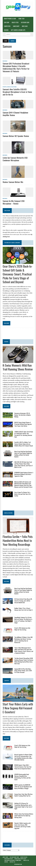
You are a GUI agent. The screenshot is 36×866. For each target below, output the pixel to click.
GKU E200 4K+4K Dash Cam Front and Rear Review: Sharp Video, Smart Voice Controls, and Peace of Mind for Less (23, 464)
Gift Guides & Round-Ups (18, 30)
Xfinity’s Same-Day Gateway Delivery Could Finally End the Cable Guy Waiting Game (23, 815)
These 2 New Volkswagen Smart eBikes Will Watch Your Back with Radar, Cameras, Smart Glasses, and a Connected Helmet (23, 650)
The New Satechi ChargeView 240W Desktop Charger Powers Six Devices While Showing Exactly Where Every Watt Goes (23, 660)
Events (5, 86)
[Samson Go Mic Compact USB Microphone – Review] (18, 196)
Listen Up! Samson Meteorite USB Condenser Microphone (15, 159)
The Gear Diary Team (14, 857)
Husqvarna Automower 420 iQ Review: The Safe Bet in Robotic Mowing (22, 415)
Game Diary (16, 26)
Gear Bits (6, 680)
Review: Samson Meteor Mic (13, 181)
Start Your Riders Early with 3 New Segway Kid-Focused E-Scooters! (18, 708)
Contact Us (12, 862)
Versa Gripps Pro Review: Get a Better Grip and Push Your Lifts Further (22, 494)
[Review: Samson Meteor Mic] (18, 177)
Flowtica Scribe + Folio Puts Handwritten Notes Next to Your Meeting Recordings (18, 540)
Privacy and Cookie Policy (20, 858)
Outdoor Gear (25, 22)
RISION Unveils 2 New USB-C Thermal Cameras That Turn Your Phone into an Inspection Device (23, 767)
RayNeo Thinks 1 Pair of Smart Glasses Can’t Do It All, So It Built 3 (23, 609)
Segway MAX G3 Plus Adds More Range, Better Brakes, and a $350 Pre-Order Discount (23, 670)
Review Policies (23, 857)
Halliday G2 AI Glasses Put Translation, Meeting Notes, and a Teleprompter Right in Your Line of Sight (23, 806)
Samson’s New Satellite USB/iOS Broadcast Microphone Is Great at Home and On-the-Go (17, 92)
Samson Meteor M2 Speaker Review (16, 135)
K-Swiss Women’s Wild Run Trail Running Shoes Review (18, 367)
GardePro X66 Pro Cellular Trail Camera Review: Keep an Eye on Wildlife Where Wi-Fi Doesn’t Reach (23, 444)
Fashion (6, 30)
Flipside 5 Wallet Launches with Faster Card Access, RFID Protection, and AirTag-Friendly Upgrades (22, 825)
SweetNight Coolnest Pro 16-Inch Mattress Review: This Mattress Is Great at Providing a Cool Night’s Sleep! (23, 620)
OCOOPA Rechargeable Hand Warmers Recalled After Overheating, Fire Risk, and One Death (22, 777)
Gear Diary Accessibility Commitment (12, 860)
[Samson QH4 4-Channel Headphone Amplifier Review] (18, 107)
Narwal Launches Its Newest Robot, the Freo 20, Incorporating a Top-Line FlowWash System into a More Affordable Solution (23, 757)
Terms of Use (26, 860)
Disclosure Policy (8, 858)
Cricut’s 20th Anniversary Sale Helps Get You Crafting (22, 629)
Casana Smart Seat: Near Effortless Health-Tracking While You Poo (23, 795)
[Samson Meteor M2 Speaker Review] (18, 131)
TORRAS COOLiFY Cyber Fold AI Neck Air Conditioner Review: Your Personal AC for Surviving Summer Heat (23, 434)
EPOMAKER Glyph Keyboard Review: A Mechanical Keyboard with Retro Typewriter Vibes (23, 474)
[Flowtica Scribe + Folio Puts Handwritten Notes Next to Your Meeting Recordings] (18, 533)
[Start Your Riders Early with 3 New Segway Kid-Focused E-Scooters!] (18, 701)
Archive (6, 862)
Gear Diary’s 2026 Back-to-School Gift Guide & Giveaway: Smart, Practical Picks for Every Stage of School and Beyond (17, 274)
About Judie (5, 857)
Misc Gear (25, 26)
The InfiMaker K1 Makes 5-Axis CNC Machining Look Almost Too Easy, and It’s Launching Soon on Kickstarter (23, 639)
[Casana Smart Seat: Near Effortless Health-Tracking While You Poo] (8, 798)
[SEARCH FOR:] (18, 34)
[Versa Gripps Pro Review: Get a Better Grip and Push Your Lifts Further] (8, 496)
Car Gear (6, 22)
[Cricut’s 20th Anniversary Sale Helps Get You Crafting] (8, 632)
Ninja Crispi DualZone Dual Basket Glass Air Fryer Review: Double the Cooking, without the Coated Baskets (23, 454)
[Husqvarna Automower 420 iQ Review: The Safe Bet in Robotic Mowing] (8, 417)
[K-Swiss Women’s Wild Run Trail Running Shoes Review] (18, 362)
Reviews (5, 61)
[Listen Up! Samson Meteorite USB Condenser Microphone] (18, 152)
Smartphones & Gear (10, 19)
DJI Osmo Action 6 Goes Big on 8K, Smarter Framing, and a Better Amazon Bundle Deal (23, 601)
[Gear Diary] (18, 7)
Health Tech (15, 22)
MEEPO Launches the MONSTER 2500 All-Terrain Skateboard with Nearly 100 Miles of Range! (23, 786)
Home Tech (21, 19)
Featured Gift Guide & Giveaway (12, 242)
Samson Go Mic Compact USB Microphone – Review (13, 202)
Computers (7, 26)
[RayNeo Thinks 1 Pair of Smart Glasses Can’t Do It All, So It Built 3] (8, 612)
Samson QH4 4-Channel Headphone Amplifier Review (15, 114)
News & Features (11, 86)
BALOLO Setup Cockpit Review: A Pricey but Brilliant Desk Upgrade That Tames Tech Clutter (23, 424)
